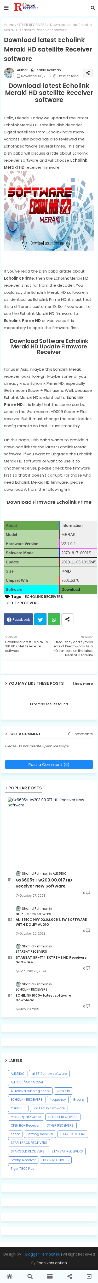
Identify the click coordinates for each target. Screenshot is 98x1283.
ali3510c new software (49, 1073)
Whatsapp (54, 619)
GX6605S (18, 1108)
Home (9, 24)
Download (70, 589)
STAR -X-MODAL (72, 1134)
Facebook (21, 619)
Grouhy (79, 1099)
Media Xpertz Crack (26, 1117)
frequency (58, 1099)
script (15, 1134)
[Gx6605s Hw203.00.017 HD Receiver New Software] (49, 831)
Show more (82, 683)
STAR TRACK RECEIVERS (29, 1142)
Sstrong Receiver (40, 1134)
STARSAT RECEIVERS (67, 1151)
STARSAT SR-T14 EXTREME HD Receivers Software (51, 960)
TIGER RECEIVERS (56, 1160)
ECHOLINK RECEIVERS (44, 596)
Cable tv (63, 1091)
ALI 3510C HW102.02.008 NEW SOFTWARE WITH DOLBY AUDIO (51, 922)
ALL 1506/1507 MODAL (27, 1082)
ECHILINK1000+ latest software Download (43, 998)
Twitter (40, 619)
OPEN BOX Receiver (25, 1125)
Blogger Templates (42, 1254)
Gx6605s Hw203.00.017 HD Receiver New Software (44, 883)
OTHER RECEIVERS (32, 24)
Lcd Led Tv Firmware (49, 1108)
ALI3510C (18, 1073)
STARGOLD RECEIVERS (27, 1151)
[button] (93, 8)
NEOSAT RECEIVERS (63, 1117)
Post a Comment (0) (49, 764)
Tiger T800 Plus (22, 1168)
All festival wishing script (30, 1091)
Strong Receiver (23, 1160)
